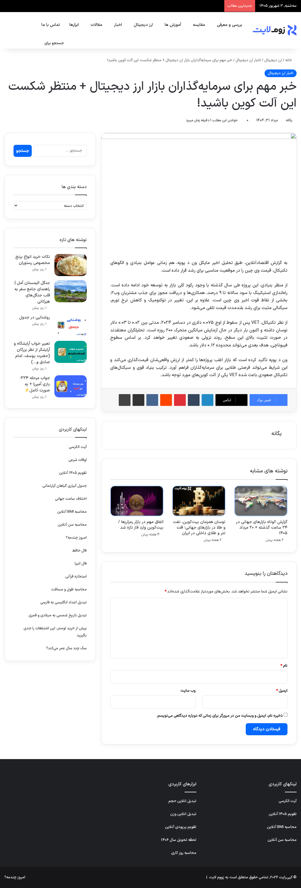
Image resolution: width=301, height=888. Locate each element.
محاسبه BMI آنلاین (72, 512)
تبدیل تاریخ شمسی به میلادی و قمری (58, 615)
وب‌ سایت (187, 691)
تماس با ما (50, 25)
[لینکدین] (207, 400)
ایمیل (281, 691)
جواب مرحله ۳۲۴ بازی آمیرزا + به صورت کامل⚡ (35, 384)
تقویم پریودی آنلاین (180, 827)
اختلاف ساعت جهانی (71, 499)
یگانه (289, 120)
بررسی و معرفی (229, 25)
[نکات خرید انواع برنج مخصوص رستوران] (70, 265)
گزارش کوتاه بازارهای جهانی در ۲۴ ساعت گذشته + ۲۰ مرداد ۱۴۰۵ (261, 527)
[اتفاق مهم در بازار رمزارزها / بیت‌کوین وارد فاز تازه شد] (136, 501)
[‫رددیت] (166, 400)
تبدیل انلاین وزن (183, 814)
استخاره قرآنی (76, 577)
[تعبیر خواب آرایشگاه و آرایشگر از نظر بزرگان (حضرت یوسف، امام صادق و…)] (70, 352)
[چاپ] (125, 400)
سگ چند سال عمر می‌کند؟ (66, 648)
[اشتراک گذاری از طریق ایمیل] (138, 400)
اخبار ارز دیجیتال (248, 60)
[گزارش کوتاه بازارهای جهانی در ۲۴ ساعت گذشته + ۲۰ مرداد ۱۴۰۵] (260, 501)
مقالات (96, 25)
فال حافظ (79, 551)
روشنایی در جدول (34, 317)
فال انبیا (81, 564)
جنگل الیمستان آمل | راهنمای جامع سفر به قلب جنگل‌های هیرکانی (32, 292)
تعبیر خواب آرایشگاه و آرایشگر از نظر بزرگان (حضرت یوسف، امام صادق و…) (32, 353)
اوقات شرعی (77, 460)
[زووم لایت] (274, 30)
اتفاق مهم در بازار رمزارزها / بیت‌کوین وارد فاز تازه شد (140, 525)
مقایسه (199, 25)
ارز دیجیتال (143, 25)
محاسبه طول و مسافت (69, 589)
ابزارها (74, 25)
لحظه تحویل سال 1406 (178, 840)
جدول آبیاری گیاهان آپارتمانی (64, 486)
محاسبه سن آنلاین (72, 525)
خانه (289, 60)
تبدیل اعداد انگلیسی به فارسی (63, 602)
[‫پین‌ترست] (180, 400)
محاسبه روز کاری (183, 853)
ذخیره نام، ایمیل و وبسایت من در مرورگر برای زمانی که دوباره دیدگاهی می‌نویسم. (220, 716)
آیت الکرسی (78, 447)
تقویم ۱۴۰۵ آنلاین (73, 473)
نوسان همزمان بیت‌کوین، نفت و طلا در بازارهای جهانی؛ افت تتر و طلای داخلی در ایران (199, 527)
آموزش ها (173, 25)
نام (283, 666)
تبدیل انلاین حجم (182, 801)
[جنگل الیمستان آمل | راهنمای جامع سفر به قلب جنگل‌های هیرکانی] (70, 291)
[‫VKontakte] (152, 400)
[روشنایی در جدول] (70, 326)
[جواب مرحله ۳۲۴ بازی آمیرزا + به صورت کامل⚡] (70, 386)
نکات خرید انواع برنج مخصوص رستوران (32, 260)
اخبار (118, 25)
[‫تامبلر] (194, 400)
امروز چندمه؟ (76, 538)
